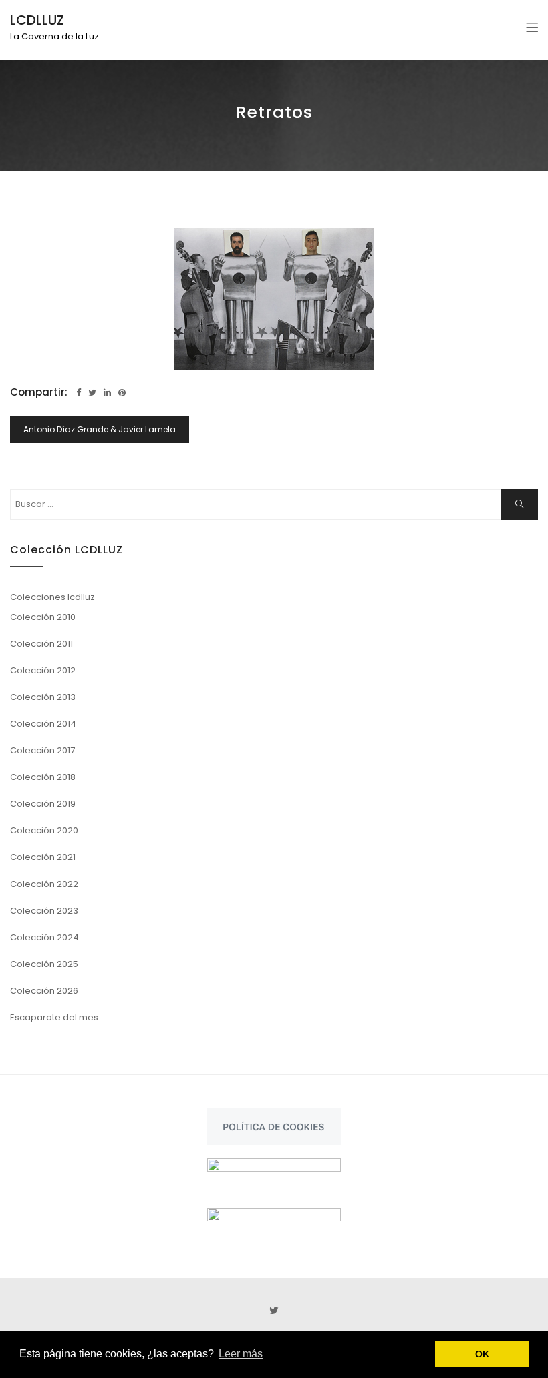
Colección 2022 (44, 884)
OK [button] (482, 1354)
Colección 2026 (44, 990)
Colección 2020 (44, 830)
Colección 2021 (43, 857)
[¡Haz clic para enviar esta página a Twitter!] (92, 392)
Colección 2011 (41, 643)
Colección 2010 (43, 617)
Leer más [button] (241, 1353)
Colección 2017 (42, 750)
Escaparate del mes (54, 1017)
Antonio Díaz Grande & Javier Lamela (99, 429)
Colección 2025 (44, 964)
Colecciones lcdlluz (52, 597)
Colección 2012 (43, 670)
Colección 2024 (44, 937)
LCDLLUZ (37, 20)
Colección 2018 (43, 777)
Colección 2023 (44, 910)
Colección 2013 (43, 697)
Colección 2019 (43, 803)
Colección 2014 (43, 723)
